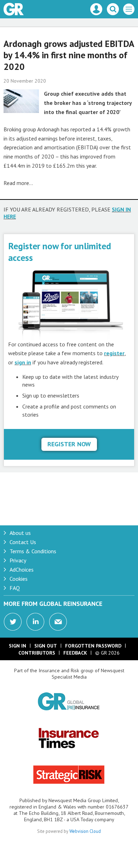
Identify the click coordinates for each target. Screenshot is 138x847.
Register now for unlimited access (59, 251)
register (114, 353)
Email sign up (58, 622)
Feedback (75, 653)
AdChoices (22, 569)
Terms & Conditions (33, 551)
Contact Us (23, 541)
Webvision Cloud (85, 831)
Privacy (18, 560)
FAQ (15, 587)
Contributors (36, 653)
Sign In (17, 646)
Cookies (19, 578)
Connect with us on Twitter (13, 622)
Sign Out (45, 646)
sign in (23, 362)
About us (20, 532)
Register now (69, 444)
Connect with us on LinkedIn (35, 622)
